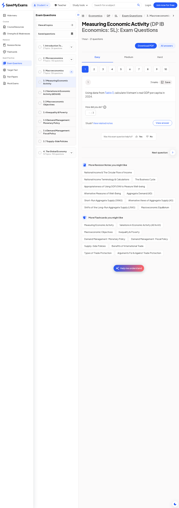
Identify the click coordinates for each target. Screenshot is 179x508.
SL (116, 15)
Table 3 (109, 92)
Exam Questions (132, 15)
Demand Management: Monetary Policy (104, 238)
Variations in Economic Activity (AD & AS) (140, 225)
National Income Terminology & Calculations (106, 179)
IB (83, 15)
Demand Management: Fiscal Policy (149, 238)
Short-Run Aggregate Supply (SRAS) (103, 200)
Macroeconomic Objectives (98, 232)
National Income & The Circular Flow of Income (108, 172)
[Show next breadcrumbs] (173, 15)
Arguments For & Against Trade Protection (139, 252)
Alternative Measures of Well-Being (102, 193)
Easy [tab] (97, 57)
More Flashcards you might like (106, 217)
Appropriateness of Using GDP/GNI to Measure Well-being (114, 186)
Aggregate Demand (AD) (139, 193)
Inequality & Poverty (129, 232)
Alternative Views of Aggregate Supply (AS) (150, 200)
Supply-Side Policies (95, 245)
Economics (95, 15)
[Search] (138, 5)
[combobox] (117, 5)
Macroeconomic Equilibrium (155, 207)
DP (108, 15)
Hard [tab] (160, 57)
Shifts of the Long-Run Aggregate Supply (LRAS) (109, 207)
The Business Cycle (145, 179)
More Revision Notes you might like (108, 165)
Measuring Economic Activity (99, 225)
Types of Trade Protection (98, 252)
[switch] (175, 504)
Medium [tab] (128, 57)
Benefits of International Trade (127, 245)
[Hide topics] (78, 15)
